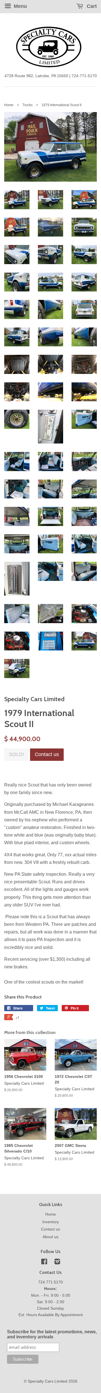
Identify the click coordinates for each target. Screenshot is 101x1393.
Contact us (50, 1229)
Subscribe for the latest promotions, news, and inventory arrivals (52, 1334)
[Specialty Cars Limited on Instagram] (57, 1263)
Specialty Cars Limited (47, 1381)
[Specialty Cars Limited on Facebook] (44, 1263)
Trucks (27, 105)
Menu (19, 6)
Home (8, 105)
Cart (91, 6)
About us (50, 1237)
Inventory (50, 1222)
